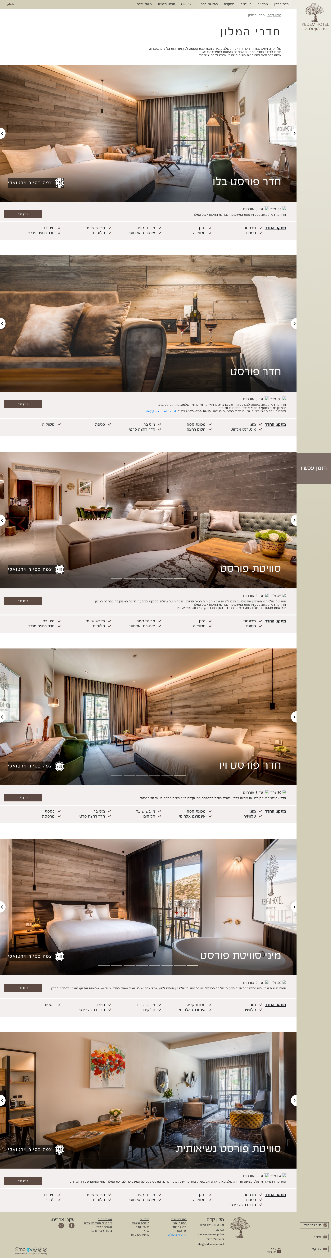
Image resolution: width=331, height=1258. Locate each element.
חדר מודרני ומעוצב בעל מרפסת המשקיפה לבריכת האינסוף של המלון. (239, 211)
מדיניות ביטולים (177, 1234)
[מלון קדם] (315, 16)
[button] (3, 133)
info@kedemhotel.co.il (210, 1244)
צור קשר (181, 1230)
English (8, 4)
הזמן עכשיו (314, 468)
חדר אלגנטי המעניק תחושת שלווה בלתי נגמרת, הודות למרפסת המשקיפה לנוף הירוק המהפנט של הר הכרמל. (212, 795)
